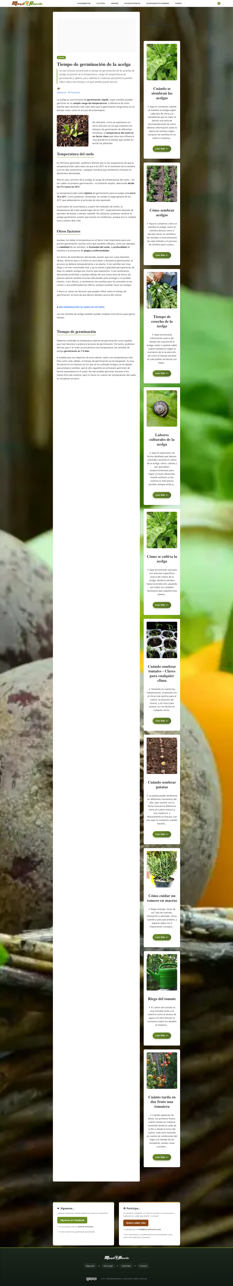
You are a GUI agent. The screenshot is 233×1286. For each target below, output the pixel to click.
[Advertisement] (96, 36)
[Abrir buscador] (218, 3)
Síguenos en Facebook (72, 1220)
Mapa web (90, 1266)
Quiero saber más (136, 1222)
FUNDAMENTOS (84, 3)
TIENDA (178, 3)
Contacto (143, 1266)
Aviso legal (108, 1266)
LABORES (115, 3)
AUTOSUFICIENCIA (132, 3)
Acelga (61, 57)
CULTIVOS (100, 3)
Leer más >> (162, 148)
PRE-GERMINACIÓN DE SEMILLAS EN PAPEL (82, 307)
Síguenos (61, 92)
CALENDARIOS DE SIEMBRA (157, 3)
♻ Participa (74, 92)
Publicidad (126, 1266)
